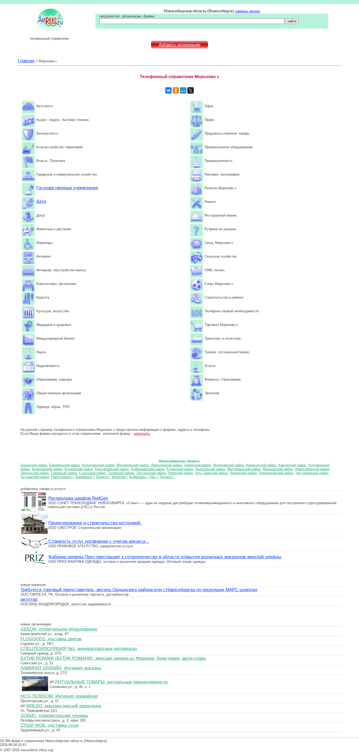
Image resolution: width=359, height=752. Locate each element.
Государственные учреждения (67, 187)
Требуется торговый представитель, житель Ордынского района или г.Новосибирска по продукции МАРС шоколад (138, 589)
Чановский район (243, 473)
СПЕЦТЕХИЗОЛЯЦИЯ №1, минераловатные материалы (78, 648)
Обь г (153, 477)
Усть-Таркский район (211, 473)
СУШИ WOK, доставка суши (49, 725)
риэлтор (28, 599)
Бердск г (103, 477)
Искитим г (119, 477)
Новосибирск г (62, 477)
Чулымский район (34, 477)
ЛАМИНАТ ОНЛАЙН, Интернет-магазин (60, 668)
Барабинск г (84, 477)
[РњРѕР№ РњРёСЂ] (183, 90)
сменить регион (247, 11)
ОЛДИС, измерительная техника (54, 715)
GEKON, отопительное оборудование (58, 629)
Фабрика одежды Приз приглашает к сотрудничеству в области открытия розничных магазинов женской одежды (164, 556)
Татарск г (167, 477)
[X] (190, 90)
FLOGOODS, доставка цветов (50, 638)
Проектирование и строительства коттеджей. (94, 522)
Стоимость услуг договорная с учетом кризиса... (98, 541)
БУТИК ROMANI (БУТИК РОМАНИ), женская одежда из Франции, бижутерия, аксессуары (113, 658)
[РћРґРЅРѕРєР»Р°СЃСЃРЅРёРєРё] (176, 90)
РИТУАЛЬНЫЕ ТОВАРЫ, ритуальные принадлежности (111, 681)
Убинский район (180, 473)
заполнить (142, 434)
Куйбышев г (138, 477)
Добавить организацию (179, 45)
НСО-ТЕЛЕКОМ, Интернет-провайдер (59, 696)
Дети (41, 201)
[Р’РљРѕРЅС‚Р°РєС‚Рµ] (168, 90)
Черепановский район (276, 473)
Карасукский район (261, 465)
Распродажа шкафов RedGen (78, 498)
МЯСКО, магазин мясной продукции (63, 705)
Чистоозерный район (311, 473)
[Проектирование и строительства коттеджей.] (34, 533)
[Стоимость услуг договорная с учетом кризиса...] (34, 547)
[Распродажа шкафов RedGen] (34, 510)
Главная (26, 60)
